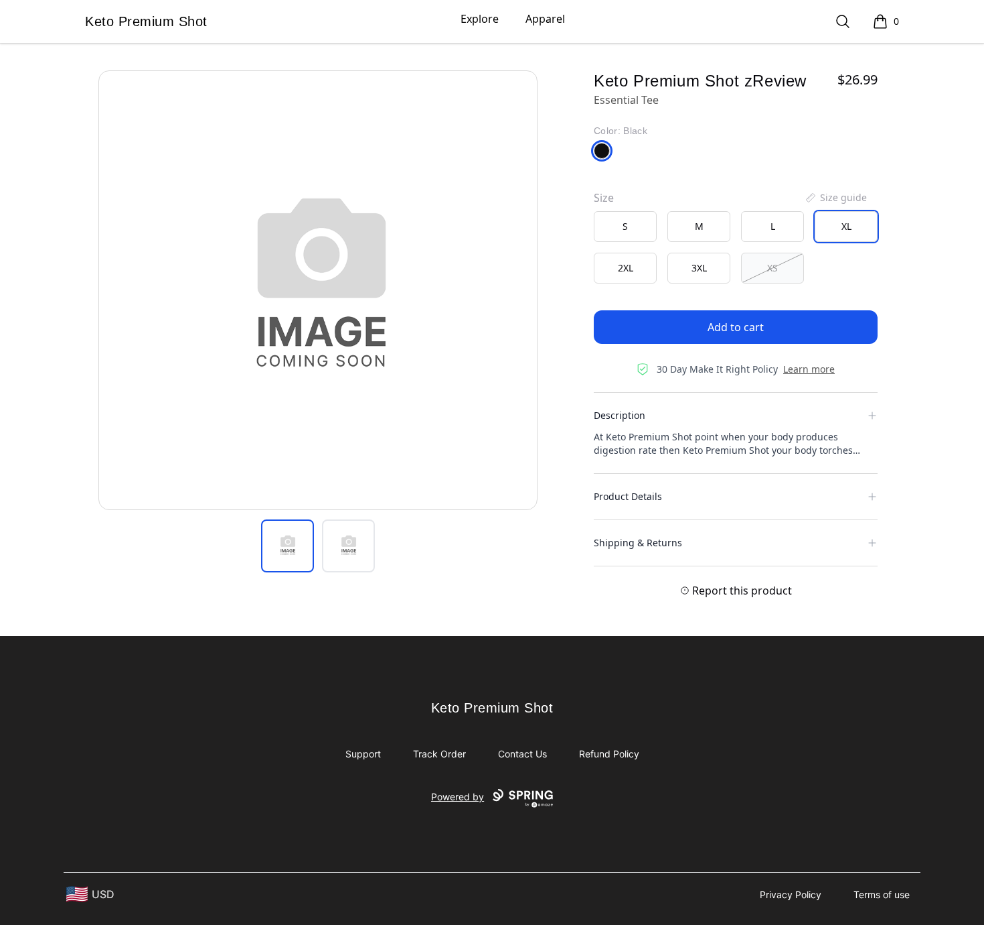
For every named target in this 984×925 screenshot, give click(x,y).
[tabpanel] (318, 290)
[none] (835, 197)
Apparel (545, 18)
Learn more (809, 369)
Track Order (439, 753)
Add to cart (736, 327)
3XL (699, 267)
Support (363, 753)
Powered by (457, 796)
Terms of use (881, 894)
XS (772, 267)
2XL (625, 267)
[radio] (625, 226)
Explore (480, 18)
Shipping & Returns (638, 542)
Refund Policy (609, 753)
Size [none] (604, 197)
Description (619, 415)
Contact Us (522, 753)
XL (846, 226)
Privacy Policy (790, 894)
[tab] (287, 546)
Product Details (628, 496)
